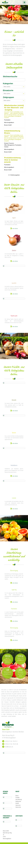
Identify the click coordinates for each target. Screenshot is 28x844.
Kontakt (17, 803)
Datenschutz (18, 807)
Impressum (18, 805)
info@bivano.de (9, 747)
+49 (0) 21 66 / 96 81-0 (11, 741)
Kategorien (8, 83)
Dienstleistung (19, 799)
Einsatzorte (8, 90)
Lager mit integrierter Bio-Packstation (7, 660)
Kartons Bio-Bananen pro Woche (20, 674)
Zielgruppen (8, 97)
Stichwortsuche (10, 76)
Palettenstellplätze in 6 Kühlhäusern (7, 673)
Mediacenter (18, 801)
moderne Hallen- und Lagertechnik (20, 659)
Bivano (17, 795)
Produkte (17, 797)
